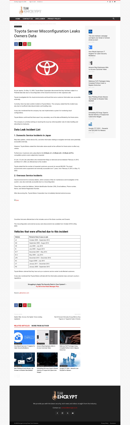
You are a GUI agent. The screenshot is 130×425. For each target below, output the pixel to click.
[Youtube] (115, 1)
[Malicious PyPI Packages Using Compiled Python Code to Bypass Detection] (70, 337)
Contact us (39, 1)
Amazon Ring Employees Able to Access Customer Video (98, 68)
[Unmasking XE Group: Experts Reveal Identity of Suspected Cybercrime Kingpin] (47, 359)
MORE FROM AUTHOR (40, 326)
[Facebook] (108, 1)
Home (18, 19)
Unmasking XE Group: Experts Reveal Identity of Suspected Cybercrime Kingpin (47, 370)
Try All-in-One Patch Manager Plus (47, 286)
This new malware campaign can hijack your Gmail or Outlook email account (99, 38)
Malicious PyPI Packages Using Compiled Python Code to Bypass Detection (69, 348)
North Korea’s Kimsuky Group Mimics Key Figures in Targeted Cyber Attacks (67, 318)
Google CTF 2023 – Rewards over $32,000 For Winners (98, 129)
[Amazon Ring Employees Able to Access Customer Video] (47, 337)
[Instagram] (110, 1)
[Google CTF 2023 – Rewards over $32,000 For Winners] (70, 359)
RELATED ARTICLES (22, 326)
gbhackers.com (24, 293)
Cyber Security (23, 24)
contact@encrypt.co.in (69, 408)
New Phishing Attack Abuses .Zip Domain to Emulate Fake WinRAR (98, 99)
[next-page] (18, 376)
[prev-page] (15, 376)
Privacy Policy (54, 19)
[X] (112, 1)
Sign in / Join (33, 1)
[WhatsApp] (29, 44)
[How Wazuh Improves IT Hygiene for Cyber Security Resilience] (24, 337)
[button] (113, 19)
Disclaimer (40, 19)
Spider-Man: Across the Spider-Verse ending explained (28, 318)
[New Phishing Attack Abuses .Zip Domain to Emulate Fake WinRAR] (24, 359)
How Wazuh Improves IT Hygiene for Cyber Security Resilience (98, 54)
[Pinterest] (25, 44)
